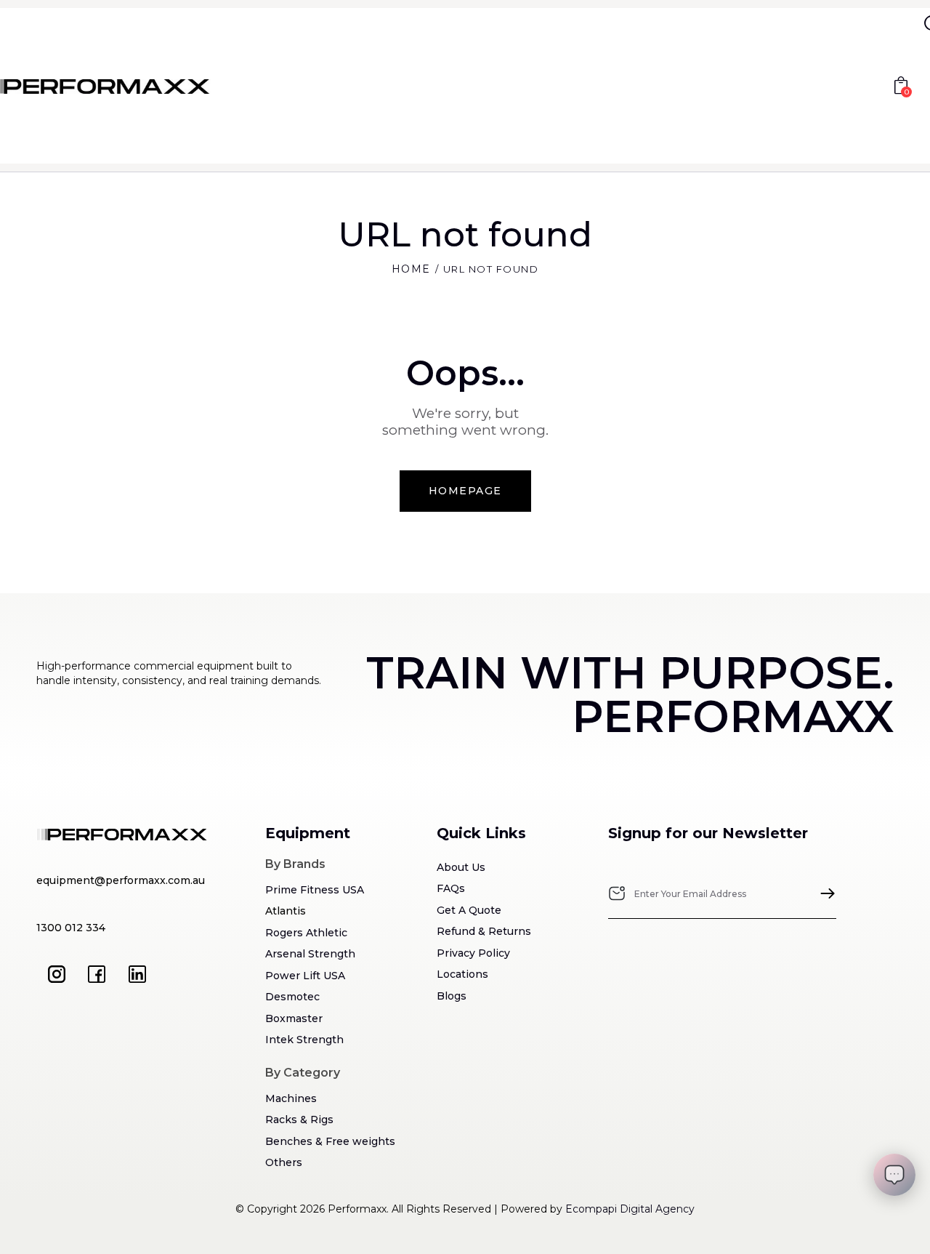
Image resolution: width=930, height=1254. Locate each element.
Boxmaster (294, 1018)
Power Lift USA (305, 975)
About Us (461, 867)
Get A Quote (469, 910)
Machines (291, 1098)
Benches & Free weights (330, 1141)
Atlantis (285, 910)
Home (411, 269)
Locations (462, 974)
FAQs (451, 888)
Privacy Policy (473, 953)
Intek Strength (304, 1039)
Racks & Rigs (299, 1119)
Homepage (465, 490)
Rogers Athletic (306, 932)
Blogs (451, 995)
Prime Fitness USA (314, 889)
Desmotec (292, 996)
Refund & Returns (484, 931)
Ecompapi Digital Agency (630, 1208)
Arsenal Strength (310, 953)
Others (283, 1162)
